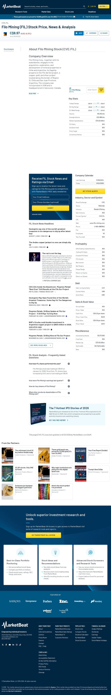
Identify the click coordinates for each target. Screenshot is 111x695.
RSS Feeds (42, 667)
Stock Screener (80, 640)
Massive (53, 687)
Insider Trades (96, 638)
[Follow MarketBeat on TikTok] (20, 645)
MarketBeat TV (60, 635)
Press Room (43, 638)
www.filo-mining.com (97, 223)
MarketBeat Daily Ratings (63, 632)
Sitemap (41, 672)
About (41, 629)
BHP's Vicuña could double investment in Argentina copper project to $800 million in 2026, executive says (50, 324)
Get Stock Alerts (90, 191)
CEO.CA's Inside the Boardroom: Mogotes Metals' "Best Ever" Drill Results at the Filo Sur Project (50, 288)
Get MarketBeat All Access (43, 535)
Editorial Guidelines (45, 632)
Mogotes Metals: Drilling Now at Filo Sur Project (49, 335)
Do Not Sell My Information (47, 661)
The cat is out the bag (51, 253)
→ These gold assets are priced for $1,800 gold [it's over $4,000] (34, 17)
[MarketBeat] (12, 6)
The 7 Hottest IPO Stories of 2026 (69, 408)
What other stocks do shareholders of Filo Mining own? (45, 393)
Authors (41, 635)
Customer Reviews (61, 638)
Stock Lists (79, 629)
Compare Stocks (81, 632)
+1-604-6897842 (99, 226)
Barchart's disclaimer (15, 691)
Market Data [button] (46, 12)
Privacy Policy (43, 664)
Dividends (95, 632)
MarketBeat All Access (62, 629)
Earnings (95, 635)
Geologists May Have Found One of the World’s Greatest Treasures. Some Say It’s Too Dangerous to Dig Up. (50, 300)
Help (44, 646)
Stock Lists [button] (69, 12)
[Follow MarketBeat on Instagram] (17, 645)
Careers (41, 640)
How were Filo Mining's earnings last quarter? (46, 380)
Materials (102, 206)
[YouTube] (10, 645)
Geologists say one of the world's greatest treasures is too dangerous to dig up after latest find (50, 231)
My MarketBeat (80, 638)
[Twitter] (3, 645)
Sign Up (101, 89)
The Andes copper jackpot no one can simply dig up (50, 243)
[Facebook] (6, 645)
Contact (41, 643)
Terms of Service (44, 669)
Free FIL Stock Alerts (92, 17)
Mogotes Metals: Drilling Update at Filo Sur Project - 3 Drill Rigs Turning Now (47, 312)
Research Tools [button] (21, 12)
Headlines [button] (92, 12)
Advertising (43, 655)
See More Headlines (38, 345)
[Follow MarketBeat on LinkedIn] (13, 645)
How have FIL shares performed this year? (45, 364)
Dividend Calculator (81, 635)
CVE (103, 202)
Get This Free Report (57, 420)
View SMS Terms (37, 214)
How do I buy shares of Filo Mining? (42, 386)
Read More (32, 93)
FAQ (40, 646)
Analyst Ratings (97, 629)
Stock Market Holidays (99, 640)
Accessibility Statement (47, 658)
